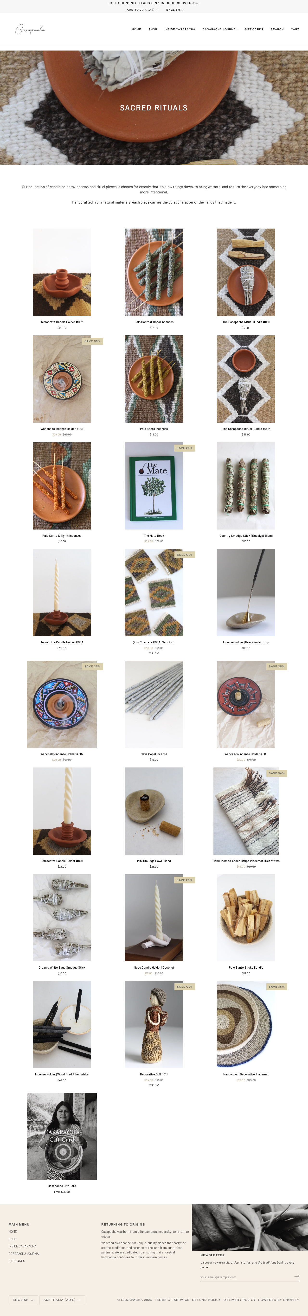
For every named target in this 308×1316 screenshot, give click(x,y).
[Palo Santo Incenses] (154, 379)
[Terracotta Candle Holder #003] (62, 592)
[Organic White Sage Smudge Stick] (62, 918)
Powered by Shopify (278, 1300)
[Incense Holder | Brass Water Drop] (246, 592)
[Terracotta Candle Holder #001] (62, 811)
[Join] (295, 1276)
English (173, 9)
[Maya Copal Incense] (154, 704)
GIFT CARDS (17, 1261)
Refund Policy (206, 1300)
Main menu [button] (19, 1224)
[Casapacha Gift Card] (62, 1136)
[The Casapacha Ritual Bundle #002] (246, 379)
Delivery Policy (240, 1300)
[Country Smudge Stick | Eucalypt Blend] (246, 486)
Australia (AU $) (140, 9)
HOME (13, 1231)
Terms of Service (172, 1300)
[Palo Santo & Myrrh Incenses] (62, 486)
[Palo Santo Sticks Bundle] (246, 918)
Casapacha (132, 1300)
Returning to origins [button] (123, 1224)
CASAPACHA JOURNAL (24, 1254)
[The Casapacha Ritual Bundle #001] (246, 272)
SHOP (13, 1239)
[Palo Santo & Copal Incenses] (154, 272)
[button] (153, 29)
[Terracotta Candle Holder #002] (62, 272)
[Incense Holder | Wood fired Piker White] (62, 1024)
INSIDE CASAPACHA (22, 1246)
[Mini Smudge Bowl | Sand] (154, 811)
